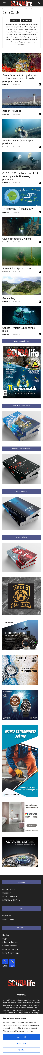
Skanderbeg (8, 298)
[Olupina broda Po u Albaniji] (21, 226)
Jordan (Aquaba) (11, 110)
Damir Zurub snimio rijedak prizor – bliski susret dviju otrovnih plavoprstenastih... (20, 78)
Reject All (21, 1050)
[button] (4, 3)
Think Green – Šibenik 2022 (17, 209)
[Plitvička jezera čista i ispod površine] (21, 128)
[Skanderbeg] (21, 286)
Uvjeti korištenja (8, 889)
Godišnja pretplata (9, 946)
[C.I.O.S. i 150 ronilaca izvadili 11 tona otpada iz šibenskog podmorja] (21, 161)
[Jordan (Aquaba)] (21, 98)
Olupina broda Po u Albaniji (17, 238)
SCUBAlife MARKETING (11, 900)
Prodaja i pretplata (9, 896)
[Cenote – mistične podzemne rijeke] (21, 315)
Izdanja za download (10, 942)
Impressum (6, 893)
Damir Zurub (6, 84)
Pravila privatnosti (9, 919)
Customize (21, 1043)
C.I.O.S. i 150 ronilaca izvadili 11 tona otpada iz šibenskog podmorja (20, 176)
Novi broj (6, 935)
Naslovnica (6, 9)
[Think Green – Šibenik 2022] (21, 196)
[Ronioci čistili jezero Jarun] (21, 256)
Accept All (21, 1037)
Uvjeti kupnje (7, 916)
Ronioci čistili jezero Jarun (17, 268)
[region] (21, 1034)
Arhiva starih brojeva (10, 949)
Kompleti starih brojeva (11, 953)
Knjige (4, 938)
